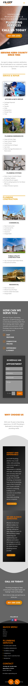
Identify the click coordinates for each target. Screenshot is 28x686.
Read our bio (12, 503)
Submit (20, 393)
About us (5, 632)
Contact (5, 636)
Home (4, 630)
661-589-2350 (14, 35)
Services (5, 634)
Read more (11, 555)
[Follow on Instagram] (15, 620)
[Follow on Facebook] (12, 620)
